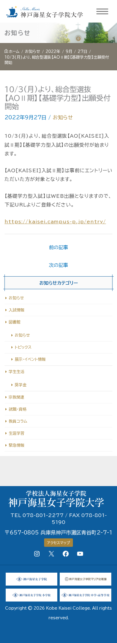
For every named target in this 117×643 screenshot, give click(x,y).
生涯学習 (16, 433)
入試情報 (16, 310)
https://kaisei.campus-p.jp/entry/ (55, 221)
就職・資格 (17, 409)
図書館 (14, 322)
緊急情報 (16, 445)
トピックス (23, 347)
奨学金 (20, 385)
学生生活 (16, 372)
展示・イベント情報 (30, 359)
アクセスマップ (58, 542)
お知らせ (63, 117)
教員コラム (18, 421)
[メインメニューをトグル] (102, 11)
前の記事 (58, 247)
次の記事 (58, 265)
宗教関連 (16, 397)
